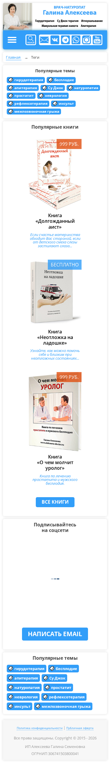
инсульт (66, 103)
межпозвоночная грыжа (36, 111)
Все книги (55, 502)
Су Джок (55, 88)
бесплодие (64, 80)
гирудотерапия (28, 80)
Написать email (55, 634)
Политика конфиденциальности (39, 728)
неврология (56, 95)
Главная (13, 57)
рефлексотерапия (31, 103)
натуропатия (86, 88)
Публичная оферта (80, 728)
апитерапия (25, 88)
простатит (24, 95)
